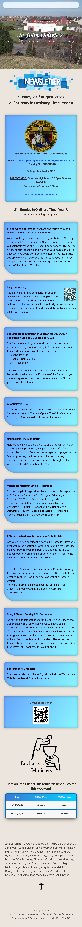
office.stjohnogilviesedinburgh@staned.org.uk (45, 160)
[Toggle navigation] (9, 5)
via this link (23, 304)
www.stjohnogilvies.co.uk (41, 194)
